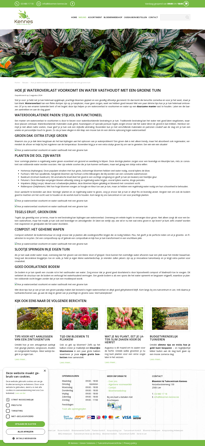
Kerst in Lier (142, 433)
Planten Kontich (98, 430)
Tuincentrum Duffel (127, 433)
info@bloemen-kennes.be (54, 3)
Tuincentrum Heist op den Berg (87, 433)
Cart (186, 3)
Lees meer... (20, 359)
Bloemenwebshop (117, 390)
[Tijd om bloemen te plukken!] (80, 318)
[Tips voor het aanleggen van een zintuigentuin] (35, 318)
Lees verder (20, 393)
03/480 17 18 (27, 3)
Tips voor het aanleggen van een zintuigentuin (34, 338)
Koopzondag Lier (114, 430)
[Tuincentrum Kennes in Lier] (24, 17)
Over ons (113, 381)
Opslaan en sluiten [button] (25, 424)
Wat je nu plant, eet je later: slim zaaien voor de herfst (124, 339)
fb (72, 4)
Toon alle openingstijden (74, 408)
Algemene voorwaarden (120, 384)
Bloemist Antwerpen (151, 430)
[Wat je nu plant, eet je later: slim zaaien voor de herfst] (125, 318)
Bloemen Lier (50, 430)
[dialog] (25, 405)
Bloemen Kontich (109, 433)
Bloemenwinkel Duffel (81, 430)
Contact (112, 387)
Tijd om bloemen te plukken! (74, 338)
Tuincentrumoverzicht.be (110, 443)
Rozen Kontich (64, 430)
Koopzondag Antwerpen (172, 430)
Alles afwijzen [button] (25, 431)
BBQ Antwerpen (65, 433)
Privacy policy (130, 443)
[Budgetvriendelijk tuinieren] (170, 318)
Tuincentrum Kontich (132, 430)
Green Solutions (87, 443)
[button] (25, 438)
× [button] (45, 371)
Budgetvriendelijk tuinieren (164, 338)
